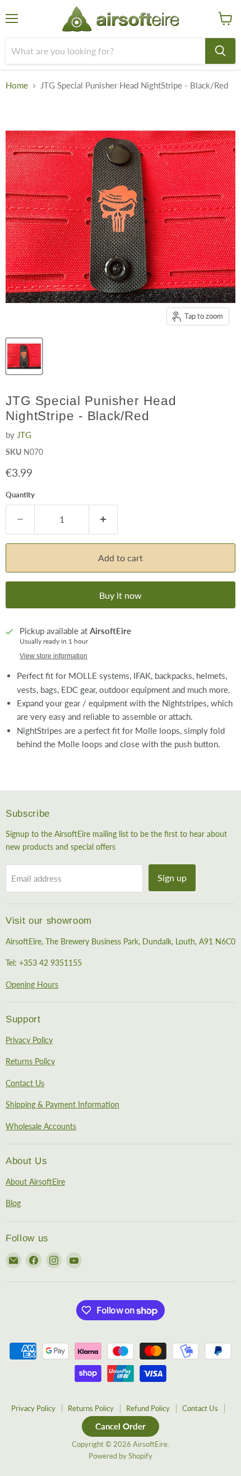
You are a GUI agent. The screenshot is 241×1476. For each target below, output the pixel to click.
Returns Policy (30, 1061)
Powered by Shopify (120, 1455)
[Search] (220, 51)
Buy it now (120, 595)
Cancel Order (120, 1426)
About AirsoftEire (35, 1181)
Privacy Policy (29, 1040)
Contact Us (25, 1083)
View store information (53, 656)
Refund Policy (148, 1408)
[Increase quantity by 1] (103, 519)
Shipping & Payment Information (62, 1104)
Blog (13, 1203)
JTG (24, 435)
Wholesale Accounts (41, 1126)
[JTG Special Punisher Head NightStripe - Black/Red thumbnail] (24, 356)
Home (17, 85)
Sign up (172, 877)
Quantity (20, 495)
